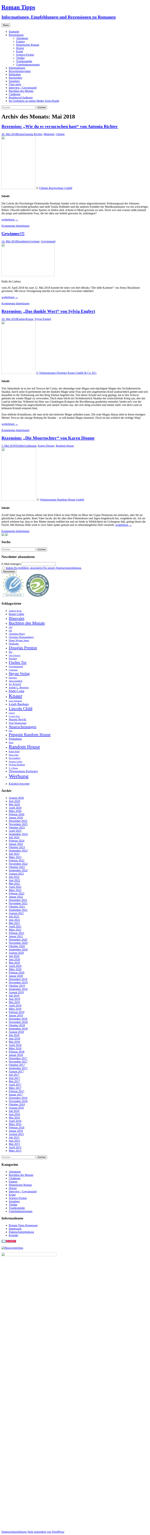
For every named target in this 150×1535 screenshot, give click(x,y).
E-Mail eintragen (11, 563)
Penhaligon (15, 739)
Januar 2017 (16, 1094)
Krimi (19, 51)
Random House (65, 445)
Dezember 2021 (18, 900)
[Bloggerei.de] (8, 1241)
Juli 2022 (14, 877)
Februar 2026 (16, 814)
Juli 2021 (14, 916)
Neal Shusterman (17, 723)
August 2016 (16, 1107)
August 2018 (16, 1031)
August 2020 (16, 952)
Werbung (19, 776)
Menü (6, 25)
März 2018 (15, 1048)
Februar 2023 (16, 860)
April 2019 (15, 1005)
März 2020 (15, 969)
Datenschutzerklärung (21, 1231)
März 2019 (15, 1008)
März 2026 (15, 811)
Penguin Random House (29, 734)
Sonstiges (14, 81)
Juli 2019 (14, 995)
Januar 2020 (16, 975)
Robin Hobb (14, 751)
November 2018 (18, 1022)
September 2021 (18, 909)
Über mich (15, 84)
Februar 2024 (16, 840)
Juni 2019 (14, 998)
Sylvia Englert (43, 319)
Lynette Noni (14, 716)
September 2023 (18, 850)
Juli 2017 (14, 1074)
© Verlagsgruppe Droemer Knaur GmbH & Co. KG (66, 372)
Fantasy (20, 41)
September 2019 (18, 989)
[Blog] (12, 1247)
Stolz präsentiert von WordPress (45, 1531)
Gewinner (33, 241)
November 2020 (18, 942)
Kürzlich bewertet (19, 783)
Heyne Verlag (19, 673)
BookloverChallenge (21, 97)
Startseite (14, 31)
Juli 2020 (14, 956)
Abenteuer (22, 38)
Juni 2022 (14, 880)
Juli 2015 (14, 1137)
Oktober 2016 (17, 1104)
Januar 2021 (16, 936)
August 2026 (16, 797)
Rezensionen (16, 34)
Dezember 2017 (18, 1058)
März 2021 (15, 929)
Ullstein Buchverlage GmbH (55, 188)
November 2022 (18, 863)
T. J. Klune (13, 768)
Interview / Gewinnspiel (23, 87)
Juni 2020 (14, 959)
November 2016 (18, 1101)
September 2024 (18, 834)
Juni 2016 (14, 1114)
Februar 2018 (16, 1051)
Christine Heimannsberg (21, 637)
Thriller (20, 58)
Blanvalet (16, 618)
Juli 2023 (14, 853)
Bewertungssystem (20, 71)
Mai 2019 (14, 1002)
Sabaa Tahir (14, 755)
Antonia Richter (33, 134)
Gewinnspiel (48, 241)
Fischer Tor (18, 662)
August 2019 (16, 992)
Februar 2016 (16, 1127)
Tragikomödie (24, 61)
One (10, 731)
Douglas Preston (23, 647)
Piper (11, 742)
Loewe (12, 713)
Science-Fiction (25, 54)
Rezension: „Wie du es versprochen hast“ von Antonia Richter (59, 126)
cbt (10, 630)
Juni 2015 (14, 1140)
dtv (10, 651)
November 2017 (18, 1061)
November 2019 (18, 982)
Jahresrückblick (15, 681)
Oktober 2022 (17, 867)
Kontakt (13, 1235)
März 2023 (15, 857)
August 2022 (16, 873)
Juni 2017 (14, 1078)
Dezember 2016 (18, 1097)
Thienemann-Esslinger (23, 771)
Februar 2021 (16, 933)
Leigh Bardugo (19, 704)
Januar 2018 (16, 1055)
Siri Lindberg (14, 758)
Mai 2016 (14, 1117)
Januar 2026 (16, 817)
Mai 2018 (14, 1041)
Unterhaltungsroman (28, 64)
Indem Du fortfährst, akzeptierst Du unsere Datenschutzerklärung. (44, 567)
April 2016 (15, 1120)
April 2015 (15, 1147)
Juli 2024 (14, 837)
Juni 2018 (14, 1038)
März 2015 (15, 1150)
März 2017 (15, 1088)
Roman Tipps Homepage (23, 1225)
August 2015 (16, 1134)
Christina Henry (17, 634)
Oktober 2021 (17, 906)
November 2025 (18, 824)
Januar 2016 (16, 1130)
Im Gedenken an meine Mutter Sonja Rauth (34, 100)
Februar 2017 (16, 1091)
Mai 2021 (14, 923)
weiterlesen (9, 219)
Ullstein (60, 134)
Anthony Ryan (15, 611)
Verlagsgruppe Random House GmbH (62, 499)
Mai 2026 (14, 804)
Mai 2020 (14, 962)
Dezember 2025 (18, 820)
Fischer (13, 658)
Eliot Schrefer (14, 655)
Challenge (14, 94)
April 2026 (15, 807)
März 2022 (15, 890)
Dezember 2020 (18, 939)
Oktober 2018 (17, 1025)
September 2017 (18, 1068)
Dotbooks (14, 643)
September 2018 (18, 1028)
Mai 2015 (14, 1144)
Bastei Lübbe (16, 614)
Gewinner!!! (13, 233)
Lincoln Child (20, 708)
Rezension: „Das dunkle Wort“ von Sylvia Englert (48, 311)
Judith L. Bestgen (19, 687)
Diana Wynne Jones (19, 640)
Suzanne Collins (15, 762)
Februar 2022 (16, 893)
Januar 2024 (16, 844)
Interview (13, 677)
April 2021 (15, 926)
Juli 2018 (14, 1035)
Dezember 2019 (18, 979)
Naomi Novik (17, 719)
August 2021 (16, 913)
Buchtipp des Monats (21, 91)
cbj (10, 627)
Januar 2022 (16, 896)
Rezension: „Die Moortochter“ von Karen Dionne (48, 438)
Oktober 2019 (17, 985)
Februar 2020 (16, 972)
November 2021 (18, 903)
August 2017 (16, 1071)
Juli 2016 (14, 1111)
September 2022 (18, 870)
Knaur (29, 319)
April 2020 (15, 966)
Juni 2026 (14, 801)
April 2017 (15, 1084)
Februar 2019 (16, 1012)
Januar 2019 (16, 1015)
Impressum (15, 1228)
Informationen (17, 67)
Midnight (49, 134)
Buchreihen (15, 77)
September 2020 (18, 949)
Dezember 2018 (18, 1018)
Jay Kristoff (15, 684)
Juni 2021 (14, 919)
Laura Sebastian (15, 701)
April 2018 (15, 1045)
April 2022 (15, 886)
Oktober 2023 (17, 847)
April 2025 (15, 830)
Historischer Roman (27, 44)
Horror (20, 48)
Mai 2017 (14, 1081)
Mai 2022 (14, 883)
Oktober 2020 (17, 946)
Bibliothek (15, 74)
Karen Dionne (46, 445)
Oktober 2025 (17, 827)
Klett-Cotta (16, 691)
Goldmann (30, 445)
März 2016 (15, 1124)
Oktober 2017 (17, 1064)
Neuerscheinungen (22, 727)
